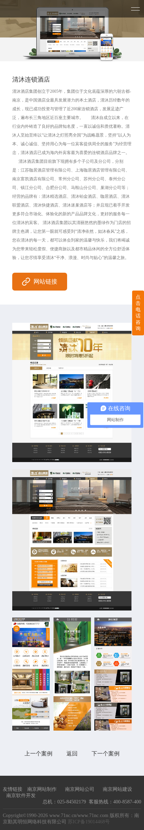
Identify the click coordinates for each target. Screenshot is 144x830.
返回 (72, 753)
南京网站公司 (79, 789)
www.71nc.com (93, 815)
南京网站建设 (117, 789)
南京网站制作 (42, 789)
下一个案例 (106, 753)
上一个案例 (38, 753)
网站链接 (45, 281)
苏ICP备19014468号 (89, 821)
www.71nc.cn (62, 815)
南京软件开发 (21, 795)
